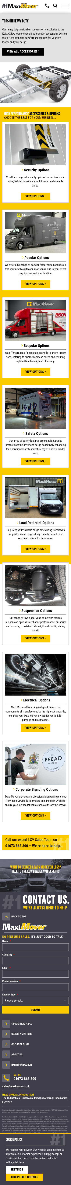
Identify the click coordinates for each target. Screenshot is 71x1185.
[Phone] (47, 5)
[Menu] (65, 5)
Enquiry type (9, 994)
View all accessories (22, 51)
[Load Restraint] (35, 498)
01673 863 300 (16, 845)
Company (7, 954)
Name (5, 941)
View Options (35, 196)
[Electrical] (35, 675)
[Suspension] (35, 586)
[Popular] (35, 233)
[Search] (55, 5)
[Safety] (35, 409)
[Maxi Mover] (20, 6)
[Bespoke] (35, 321)
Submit (36, 1010)
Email (5, 968)
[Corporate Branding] (35, 765)
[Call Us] (6, 1079)
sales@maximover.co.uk (16, 1086)
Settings (16, 1169)
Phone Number (10, 981)
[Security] (35, 145)
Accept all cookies (24, 1177)
